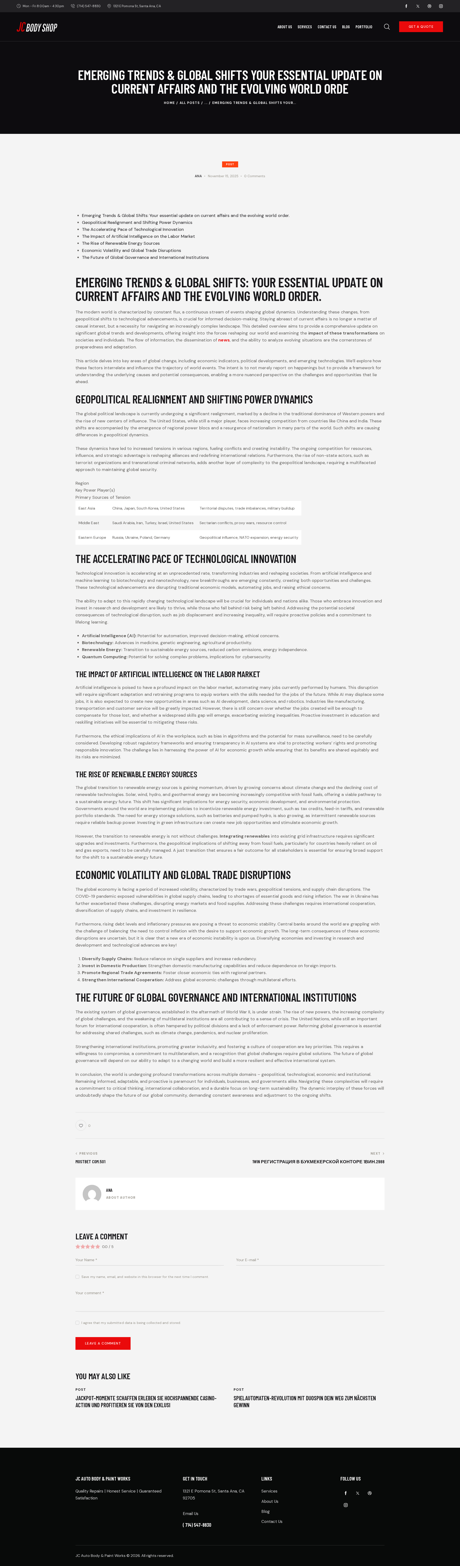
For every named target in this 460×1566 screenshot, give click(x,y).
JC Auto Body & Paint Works (100, 1555)
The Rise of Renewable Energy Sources (121, 243)
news (224, 340)
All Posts (190, 103)
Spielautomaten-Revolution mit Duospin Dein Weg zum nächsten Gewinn (305, 1401)
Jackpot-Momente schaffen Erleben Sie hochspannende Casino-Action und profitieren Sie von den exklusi (146, 1401)
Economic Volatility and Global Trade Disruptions (131, 250)
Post (230, 164)
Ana (109, 1190)
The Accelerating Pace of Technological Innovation (133, 229)
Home (169, 103)
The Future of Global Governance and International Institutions (145, 257)
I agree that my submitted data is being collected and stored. (131, 1323)
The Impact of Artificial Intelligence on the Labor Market (138, 236)
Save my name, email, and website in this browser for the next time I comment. (145, 1277)
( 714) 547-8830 (197, 1525)
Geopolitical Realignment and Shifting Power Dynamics (137, 222)
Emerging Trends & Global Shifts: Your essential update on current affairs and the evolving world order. (185, 215)
